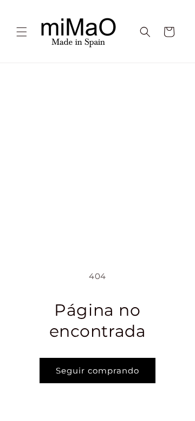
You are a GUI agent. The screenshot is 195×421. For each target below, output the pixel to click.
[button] (22, 32)
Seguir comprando (97, 370)
